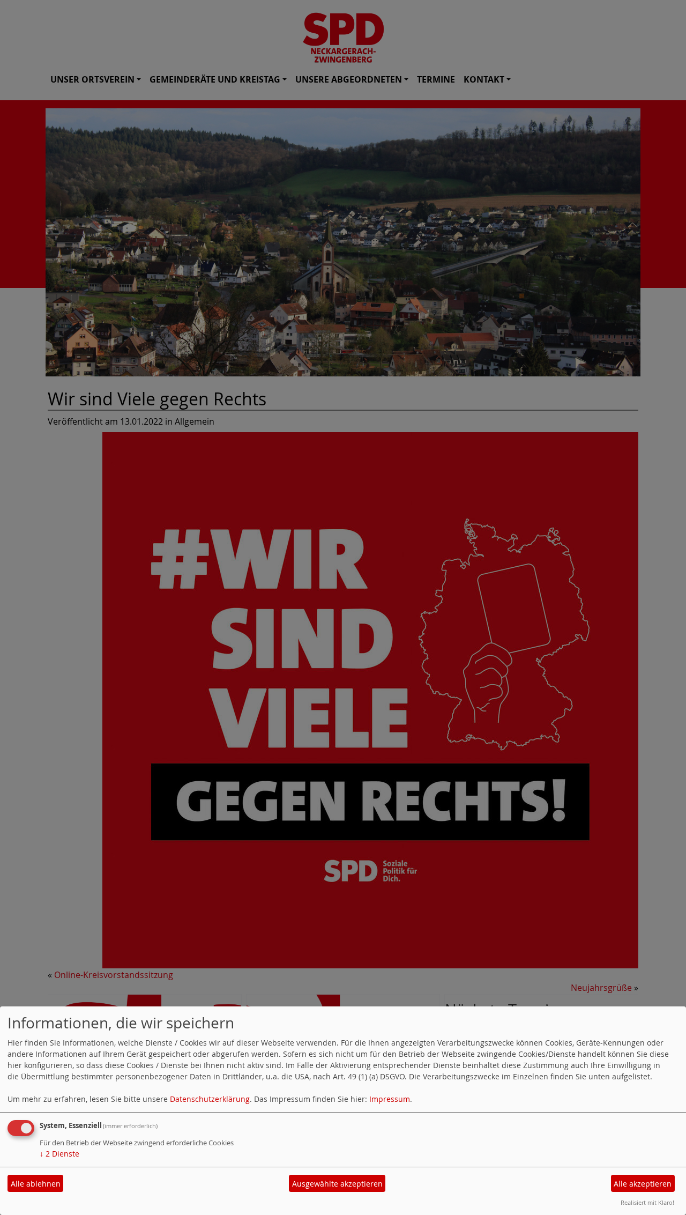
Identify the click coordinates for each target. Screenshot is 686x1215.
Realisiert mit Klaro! (647, 1202)
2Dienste (59, 1154)
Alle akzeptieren (643, 1184)
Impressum (389, 1099)
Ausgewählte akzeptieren (337, 1184)
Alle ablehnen (36, 1184)
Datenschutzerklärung (210, 1099)
